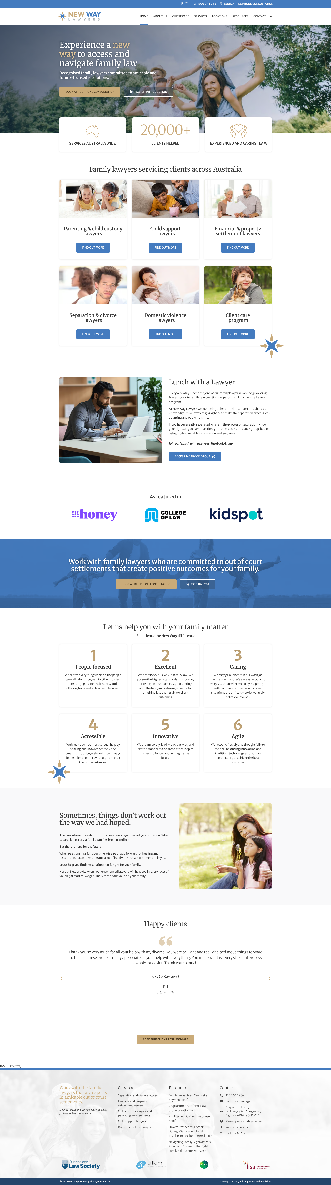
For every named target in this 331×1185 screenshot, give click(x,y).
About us (160, 16)
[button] (61, 978)
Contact (259, 16)
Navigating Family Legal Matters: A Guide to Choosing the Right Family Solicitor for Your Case (190, 1146)
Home (144, 16)
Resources (240, 16)
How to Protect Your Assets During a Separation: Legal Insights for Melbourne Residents (190, 1131)
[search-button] (271, 16)
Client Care (180, 16)
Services (200, 16)
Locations (219, 16)
